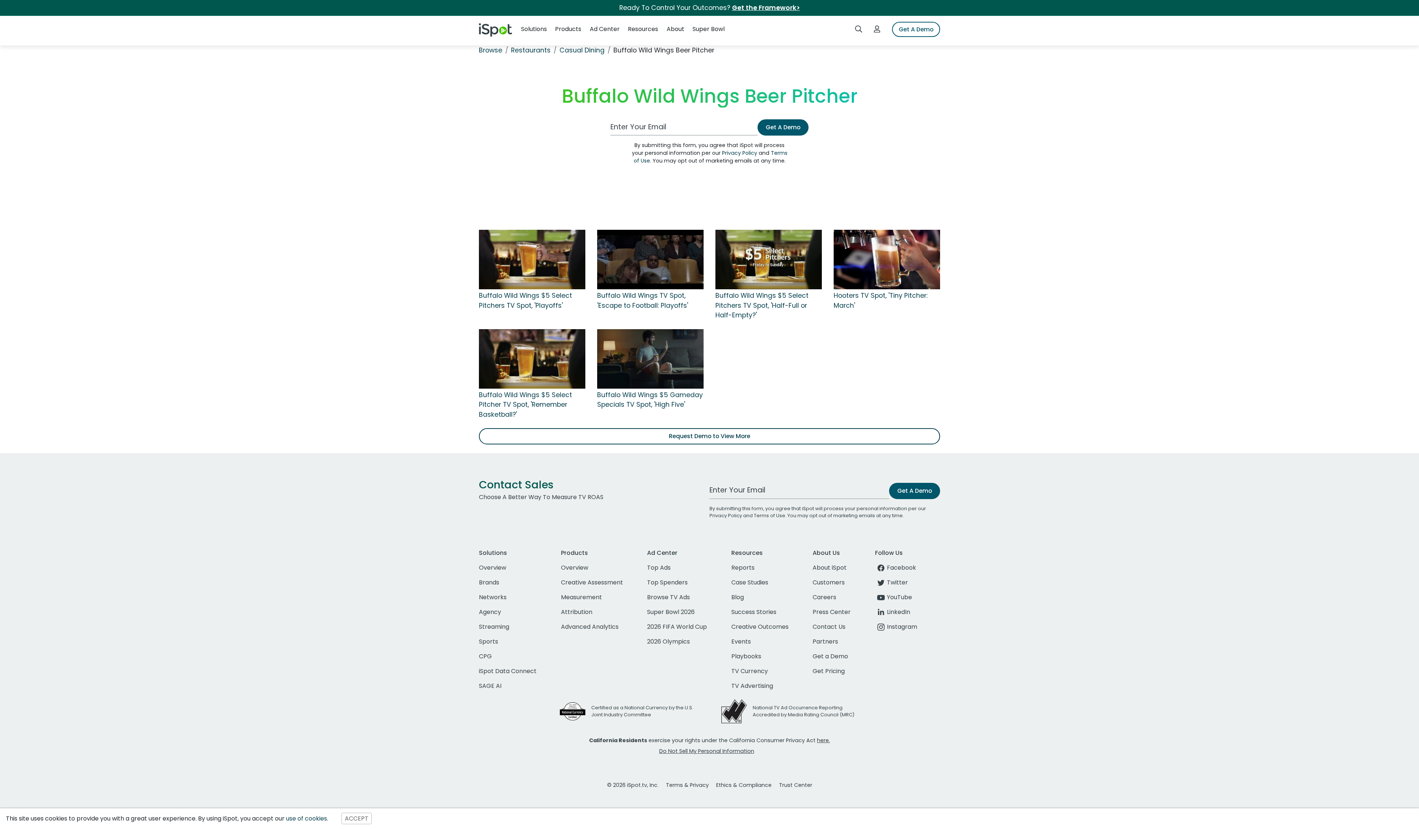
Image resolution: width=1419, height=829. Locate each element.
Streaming (494, 626)
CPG (485, 656)
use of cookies (306, 818)
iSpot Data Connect (508, 671)
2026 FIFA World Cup (677, 626)
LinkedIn (898, 612)
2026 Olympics (668, 641)
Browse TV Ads (668, 597)
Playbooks (746, 656)
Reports (743, 567)
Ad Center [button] (605, 29)
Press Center (832, 612)
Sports (488, 641)
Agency (490, 612)
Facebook (901, 567)
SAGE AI (490, 686)
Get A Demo (916, 29)
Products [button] (568, 29)
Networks (493, 597)
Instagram (902, 626)
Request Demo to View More (709, 436)
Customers (829, 582)
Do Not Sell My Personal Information (706, 751)
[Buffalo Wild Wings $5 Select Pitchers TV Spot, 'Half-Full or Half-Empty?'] (768, 259)
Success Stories (753, 612)
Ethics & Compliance (744, 785)
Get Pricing (829, 671)
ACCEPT (356, 818)
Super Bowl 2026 (671, 612)
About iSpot (830, 567)
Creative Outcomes (760, 626)
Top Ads (659, 567)
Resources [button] (643, 29)
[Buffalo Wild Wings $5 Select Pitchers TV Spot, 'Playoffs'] (532, 259)
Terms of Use (769, 515)
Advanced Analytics (590, 626)
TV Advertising (752, 686)
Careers (824, 597)
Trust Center (795, 785)
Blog (737, 597)
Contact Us (829, 626)
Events (741, 641)
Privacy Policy (739, 153)
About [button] (675, 29)
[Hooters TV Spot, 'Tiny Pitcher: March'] (887, 259)
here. (823, 740)
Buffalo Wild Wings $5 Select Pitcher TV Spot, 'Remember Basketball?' (525, 404)
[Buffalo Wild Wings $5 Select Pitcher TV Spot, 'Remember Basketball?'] (532, 358)
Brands (489, 582)
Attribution (576, 612)
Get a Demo (830, 656)
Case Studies (749, 582)
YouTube (899, 597)
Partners (825, 641)
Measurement (581, 597)
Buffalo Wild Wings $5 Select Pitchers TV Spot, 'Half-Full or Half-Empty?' (762, 305)
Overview (492, 567)
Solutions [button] (534, 29)
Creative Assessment (592, 582)
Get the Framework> (766, 7)
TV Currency (749, 671)
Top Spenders (667, 582)
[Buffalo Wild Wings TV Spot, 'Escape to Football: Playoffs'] (650, 259)
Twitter (897, 582)
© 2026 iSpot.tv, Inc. (633, 785)
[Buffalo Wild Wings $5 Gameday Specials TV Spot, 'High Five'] (650, 358)
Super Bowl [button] (709, 29)
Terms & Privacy (687, 785)
